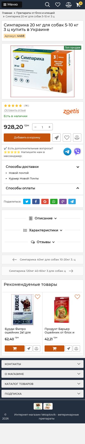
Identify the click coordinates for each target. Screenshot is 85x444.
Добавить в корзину (27, 137)
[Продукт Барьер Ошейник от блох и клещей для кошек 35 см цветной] (62, 309)
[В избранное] (67, 137)
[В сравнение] (77, 137)
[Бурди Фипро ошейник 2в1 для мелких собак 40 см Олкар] (22, 309)
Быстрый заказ (56, 137)
